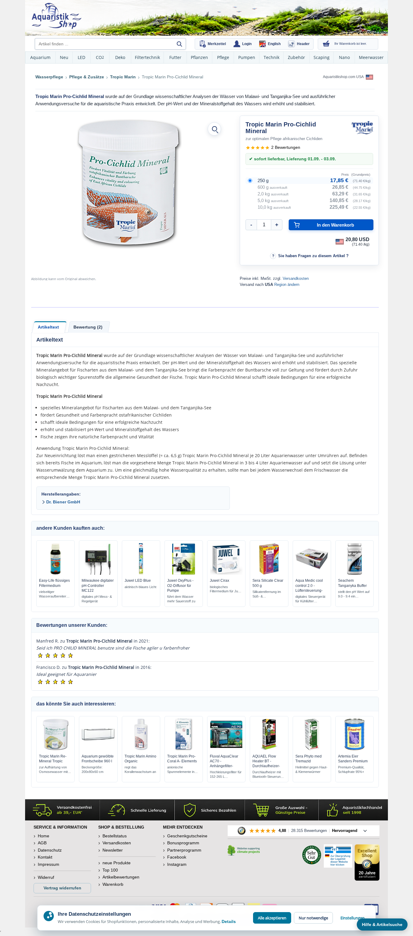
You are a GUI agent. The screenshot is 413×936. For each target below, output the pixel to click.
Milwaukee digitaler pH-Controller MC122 (98, 585)
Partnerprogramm (184, 850)
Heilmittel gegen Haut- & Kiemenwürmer (311, 769)
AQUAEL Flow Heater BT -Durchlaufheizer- (266, 761)
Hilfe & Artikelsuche (382, 924)
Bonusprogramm (183, 842)
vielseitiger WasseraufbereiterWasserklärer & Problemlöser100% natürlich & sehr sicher (55, 594)
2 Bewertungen (285, 147)
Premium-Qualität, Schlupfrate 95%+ (351, 769)
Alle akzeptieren (272, 918)
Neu (64, 57)
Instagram (177, 864)
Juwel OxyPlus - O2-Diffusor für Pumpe (180, 585)
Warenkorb (112, 884)
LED (81, 57)
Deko (120, 57)
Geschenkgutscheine (187, 835)
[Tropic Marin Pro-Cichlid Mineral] (129, 183)
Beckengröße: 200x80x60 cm (92, 769)
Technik (271, 57)
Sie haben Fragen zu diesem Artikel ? (313, 256)
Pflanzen (199, 57)
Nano (344, 57)
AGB (42, 842)
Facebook (176, 857)
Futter (175, 57)
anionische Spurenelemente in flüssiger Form (180, 769)
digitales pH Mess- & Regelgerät (97, 599)
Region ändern (286, 284)
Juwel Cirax (219, 580)
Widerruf (46, 877)
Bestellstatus (114, 835)
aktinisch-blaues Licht (140, 587)
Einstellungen (352, 918)
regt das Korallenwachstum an (140, 769)
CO (100, 57)
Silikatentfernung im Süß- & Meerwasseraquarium (268, 594)
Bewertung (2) (87, 327)
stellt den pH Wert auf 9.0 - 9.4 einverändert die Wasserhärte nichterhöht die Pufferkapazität (353, 594)
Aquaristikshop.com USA (343, 77)
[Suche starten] (179, 44)
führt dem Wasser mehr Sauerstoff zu (181, 599)
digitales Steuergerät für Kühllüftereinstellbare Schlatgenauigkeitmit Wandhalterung (310, 599)
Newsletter (112, 850)
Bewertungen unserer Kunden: (71, 625)
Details (229, 921)
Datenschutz (50, 850)
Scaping (322, 57)
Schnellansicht (55, 573)
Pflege (223, 57)
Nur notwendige (313, 918)
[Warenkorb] (326, 43)
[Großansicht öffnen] (214, 129)
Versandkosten (296, 278)
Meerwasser (371, 57)
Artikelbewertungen (120, 877)
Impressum (48, 864)
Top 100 (110, 870)
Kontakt (45, 857)
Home (43, 835)
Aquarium (40, 57)
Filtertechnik (147, 57)
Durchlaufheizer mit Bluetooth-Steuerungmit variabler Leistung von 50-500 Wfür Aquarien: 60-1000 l (268, 774)
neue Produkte (116, 862)
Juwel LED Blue (138, 580)
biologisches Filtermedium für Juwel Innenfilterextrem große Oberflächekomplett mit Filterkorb (226, 589)
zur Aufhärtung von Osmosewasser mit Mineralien (53, 769)
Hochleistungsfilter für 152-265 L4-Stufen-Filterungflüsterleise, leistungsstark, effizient (226, 774)
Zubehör (296, 57)
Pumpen (246, 57)
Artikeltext (48, 327)
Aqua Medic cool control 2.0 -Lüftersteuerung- (309, 585)
